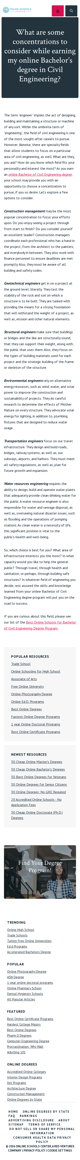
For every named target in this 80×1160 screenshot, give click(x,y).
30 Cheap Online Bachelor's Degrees (38, 769)
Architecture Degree (21, 1088)
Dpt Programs (16, 1083)
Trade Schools (17, 935)
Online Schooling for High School (35, 671)
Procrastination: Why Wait (25, 1046)
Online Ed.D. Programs (27, 701)
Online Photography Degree (31, 694)
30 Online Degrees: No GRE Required (38, 792)
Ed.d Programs (17, 946)
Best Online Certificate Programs (35, 731)
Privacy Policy (34, 1150)
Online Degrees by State (24, 1099)
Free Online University (27, 686)
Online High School (20, 930)
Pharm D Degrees (19, 1035)
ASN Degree (15, 977)
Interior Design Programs (24, 1077)
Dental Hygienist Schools (25, 994)
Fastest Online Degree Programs (35, 716)
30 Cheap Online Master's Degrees (36, 761)
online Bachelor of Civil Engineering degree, (40, 174)
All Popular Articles (21, 999)
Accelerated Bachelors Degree (29, 952)
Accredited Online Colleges (26, 1072)
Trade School (20, 664)
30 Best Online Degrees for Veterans (38, 777)
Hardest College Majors (24, 1024)
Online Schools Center (17, 10)
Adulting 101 (16, 1052)
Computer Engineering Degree (28, 1041)
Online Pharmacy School (24, 988)
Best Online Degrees (26, 709)
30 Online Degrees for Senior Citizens (39, 784)
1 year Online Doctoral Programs (35, 724)
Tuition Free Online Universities (29, 941)
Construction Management (26, 1094)
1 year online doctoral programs (30, 983)
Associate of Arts (24, 679)
